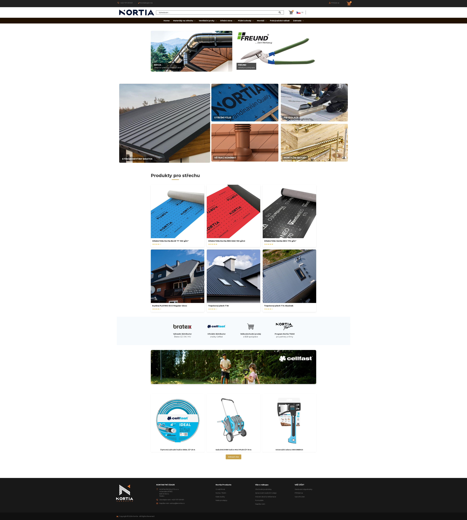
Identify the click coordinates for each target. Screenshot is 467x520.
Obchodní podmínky (263, 489)
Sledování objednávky (303, 489)
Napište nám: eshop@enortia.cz (172, 503)
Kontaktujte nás (145, 3)
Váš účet (299, 485)
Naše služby (220, 497)
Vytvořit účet (300, 497)
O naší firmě (220, 489)
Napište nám (260, 504)
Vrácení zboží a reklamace (265, 497)
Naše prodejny (221, 500)
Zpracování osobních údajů (266, 493)
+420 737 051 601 (126, 3)
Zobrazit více (233, 457)
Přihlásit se (299, 493)
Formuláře (259, 500)
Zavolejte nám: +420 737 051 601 (171, 500)
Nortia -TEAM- (221, 493)
